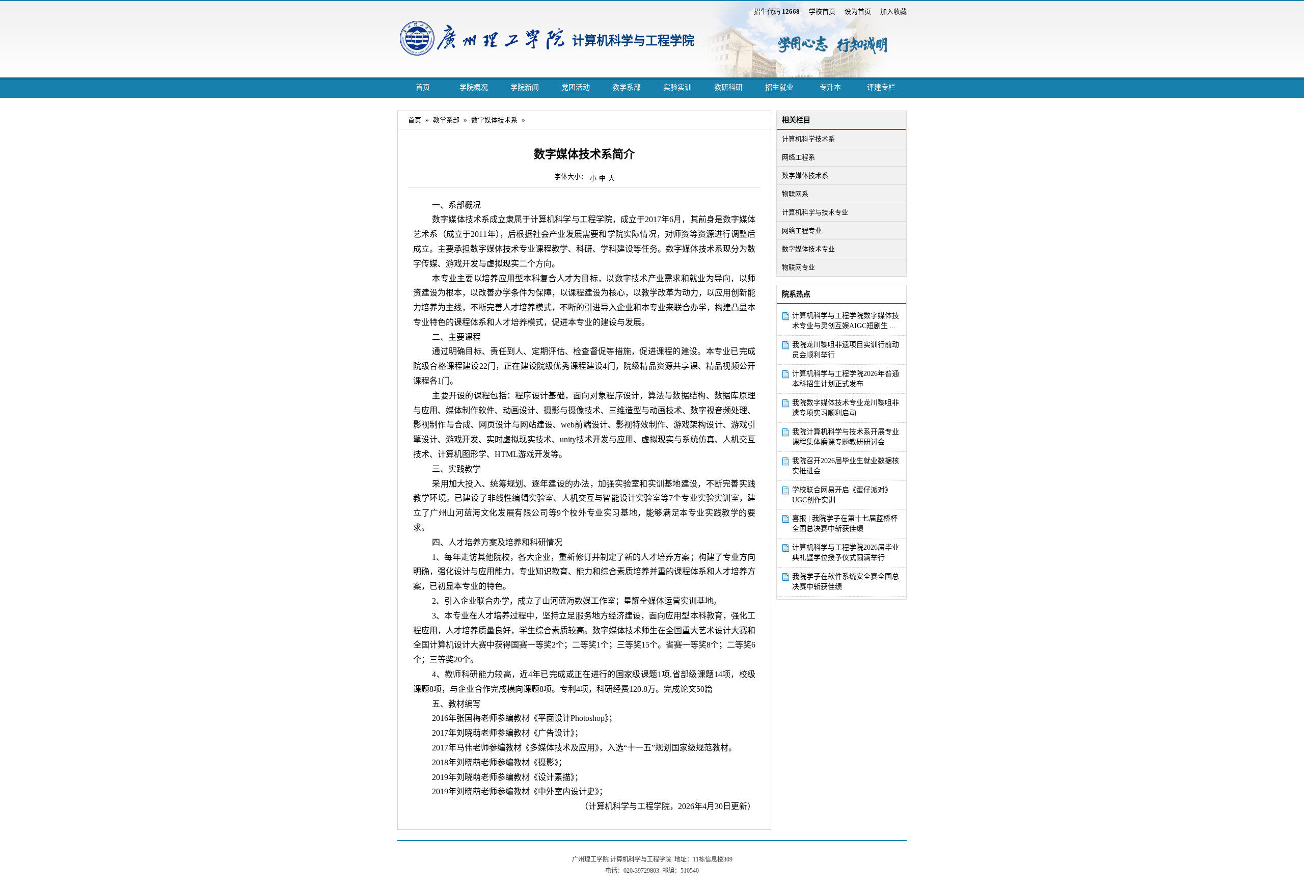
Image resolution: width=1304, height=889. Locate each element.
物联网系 (795, 194)
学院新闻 (524, 87)
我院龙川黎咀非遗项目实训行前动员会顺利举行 (845, 350)
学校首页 (822, 11)
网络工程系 (798, 157)
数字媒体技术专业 (808, 249)
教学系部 (626, 87)
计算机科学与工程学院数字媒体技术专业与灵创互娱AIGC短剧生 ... (845, 321)
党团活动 (575, 87)
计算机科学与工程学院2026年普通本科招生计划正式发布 (845, 379)
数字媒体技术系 (805, 175)
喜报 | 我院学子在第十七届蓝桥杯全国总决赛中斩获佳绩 (845, 523)
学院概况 (473, 87)
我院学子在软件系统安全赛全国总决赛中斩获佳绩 (845, 581)
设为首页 (858, 11)
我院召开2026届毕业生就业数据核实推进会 (845, 466)
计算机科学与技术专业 (815, 212)
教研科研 (728, 87)
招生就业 (779, 87)
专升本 (830, 87)
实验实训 (677, 87)
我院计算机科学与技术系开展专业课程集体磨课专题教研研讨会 (845, 437)
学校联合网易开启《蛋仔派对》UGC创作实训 (842, 495)
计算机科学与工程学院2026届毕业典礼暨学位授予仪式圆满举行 (845, 552)
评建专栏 (881, 87)
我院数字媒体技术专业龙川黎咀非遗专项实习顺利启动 (845, 408)
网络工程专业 (802, 230)
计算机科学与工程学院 (633, 40)
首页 (423, 87)
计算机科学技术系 (808, 139)
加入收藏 (893, 11)
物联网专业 (798, 267)
